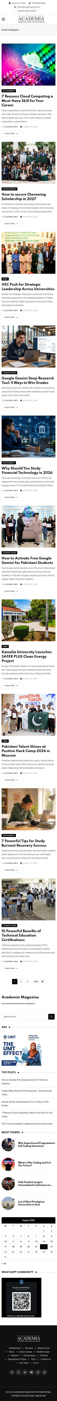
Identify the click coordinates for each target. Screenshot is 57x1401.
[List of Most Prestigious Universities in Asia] (8, 1203)
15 (44, 1241)
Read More (10, 134)
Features (15, 1355)
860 (36, 981)
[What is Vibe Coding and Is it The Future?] (8, 1164)
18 (13, 1246)
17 (5, 1246)
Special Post (43, 1348)
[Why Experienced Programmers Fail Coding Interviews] (8, 1144)
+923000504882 (39, 3)
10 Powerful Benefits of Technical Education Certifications (21, 935)
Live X (36, 1363)
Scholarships (29, 1355)
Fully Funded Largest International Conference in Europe (34, 1185)
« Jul (4, 1263)
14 (36, 1241)
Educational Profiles (17, 1359)
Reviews (29, 1348)
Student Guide (42, 1352)
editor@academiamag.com (28, 7)
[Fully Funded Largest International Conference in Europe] (8, 1183)
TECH (33, 1359)
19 (21, 1246)
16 (51, 1241)
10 (5, 1241)
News (11, 1352)
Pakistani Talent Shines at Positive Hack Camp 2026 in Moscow (26, 751)
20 (28, 1246)
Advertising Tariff (27, 11)
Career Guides (25, 1352)
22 (44, 1246)
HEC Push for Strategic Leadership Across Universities (27, 1123)
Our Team (24, 1363)
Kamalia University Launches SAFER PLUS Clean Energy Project (27, 656)
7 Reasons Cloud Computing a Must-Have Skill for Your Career (27, 101)
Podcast (44, 1355)
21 (36, 1246)
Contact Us (46, 1359)
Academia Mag (11, 127)
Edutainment (14, 1348)
